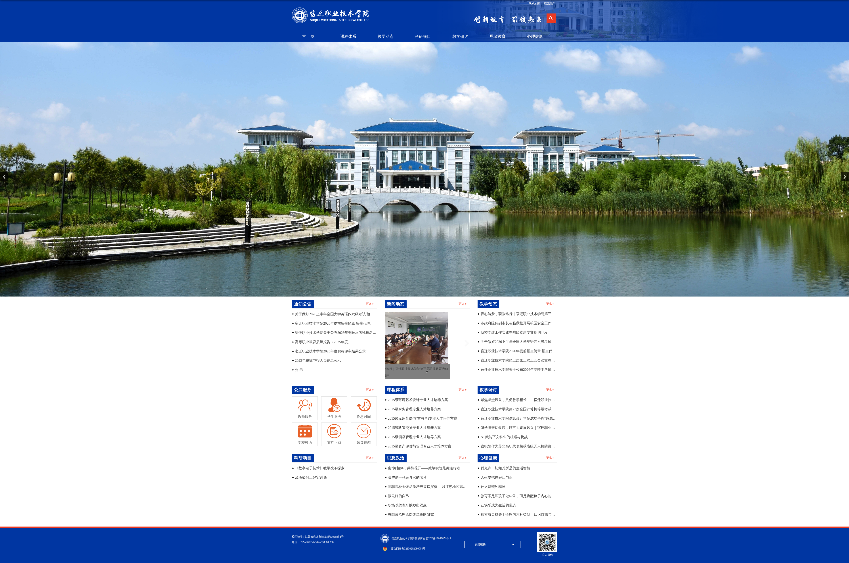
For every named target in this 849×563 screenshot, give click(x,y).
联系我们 (550, 3)
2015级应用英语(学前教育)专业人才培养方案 (422, 418)
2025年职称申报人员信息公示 (318, 360)
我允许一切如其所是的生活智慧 (505, 468)
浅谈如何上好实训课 (311, 477)
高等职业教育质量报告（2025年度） (323, 342)
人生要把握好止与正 (496, 477)
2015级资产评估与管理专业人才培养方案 (419, 446)
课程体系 (348, 36)
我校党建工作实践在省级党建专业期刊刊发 (514, 332)
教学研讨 (460, 36)
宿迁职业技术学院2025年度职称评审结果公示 (330, 351)
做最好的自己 (398, 496)
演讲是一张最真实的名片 (407, 477)
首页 (310, 36)
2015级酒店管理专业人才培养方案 (414, 437)
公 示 (299, 370)
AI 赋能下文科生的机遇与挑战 (504, 437)
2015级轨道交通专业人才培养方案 (414, 428)
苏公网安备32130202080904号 (408, 548)
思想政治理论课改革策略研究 (411, 514)
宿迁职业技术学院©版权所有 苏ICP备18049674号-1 (421, 538)
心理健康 (535, 36)
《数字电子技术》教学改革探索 (319, 468)
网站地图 (534, 3)
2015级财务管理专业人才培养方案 (414, 409)
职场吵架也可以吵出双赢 (407, 505)
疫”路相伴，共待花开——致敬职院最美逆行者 (424, 468)
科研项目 (423, 36)
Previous (4, 176)
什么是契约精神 (493, 487)
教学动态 (386, 36)
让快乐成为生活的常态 (498, 505)
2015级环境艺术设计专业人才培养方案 (418, 400)
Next (845, 176)
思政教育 (498, 36)
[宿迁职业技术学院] (332, 9)
